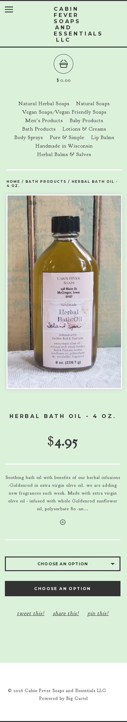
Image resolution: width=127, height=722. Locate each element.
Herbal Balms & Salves (64, 154)
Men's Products (44, 120)
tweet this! (31, 613)
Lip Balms (102, 137)
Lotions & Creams (84, 129)
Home (13, 182)
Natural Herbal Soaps (44, 103)
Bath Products (39, 129)
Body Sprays (28, 137)
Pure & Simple (67, 137)
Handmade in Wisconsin (64, 146)
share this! (66, 613)
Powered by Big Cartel (63, 698)
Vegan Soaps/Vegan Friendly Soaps (64, 112)
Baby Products (86, 120)
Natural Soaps (93, 103)
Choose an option (62, 588)
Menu (14, 11)
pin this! (98, 613)
